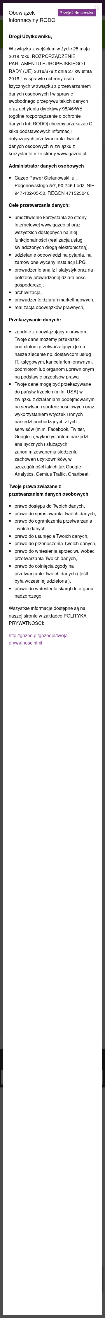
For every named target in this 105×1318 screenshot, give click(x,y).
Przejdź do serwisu (77, 12)
